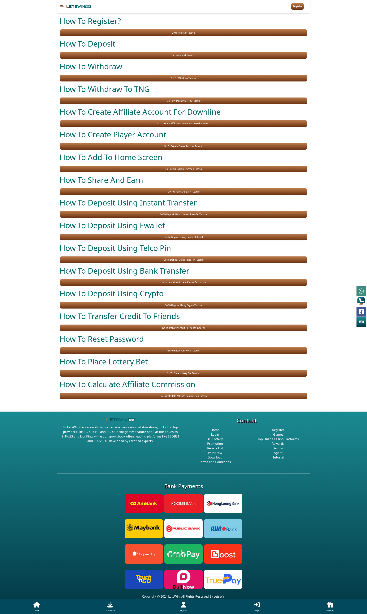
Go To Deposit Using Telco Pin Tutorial (183, 259)
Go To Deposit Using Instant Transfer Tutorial (183, 214)
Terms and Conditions (215, 462)
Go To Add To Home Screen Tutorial (183, 169)
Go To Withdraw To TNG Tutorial (184, 100)
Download (215, 457)
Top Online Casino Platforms (278, 439)
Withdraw (215, 453)
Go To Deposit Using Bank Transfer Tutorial (183, 282)
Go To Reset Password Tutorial (183, 350)
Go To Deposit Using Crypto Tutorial (183, 305)
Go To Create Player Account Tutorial (183, 146)
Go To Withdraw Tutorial (183, 78)
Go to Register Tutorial (183, 32)
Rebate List (215, 448)
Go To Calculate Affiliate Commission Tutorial (183, 396)
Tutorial (278, 457)
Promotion (215, 444)
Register (297, 6)
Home (215, 430)
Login (215, 434)
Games (278, 434)
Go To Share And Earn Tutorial (184, 191)
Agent (278, 453)
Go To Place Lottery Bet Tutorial (183, 373)
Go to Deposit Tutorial (183, 55)
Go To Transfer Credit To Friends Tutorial (183, 328)
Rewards (278, 444)
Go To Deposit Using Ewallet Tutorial (183, 237)
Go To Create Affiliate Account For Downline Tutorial (183, 123)
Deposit (278, 448)
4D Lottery (215, 439)
